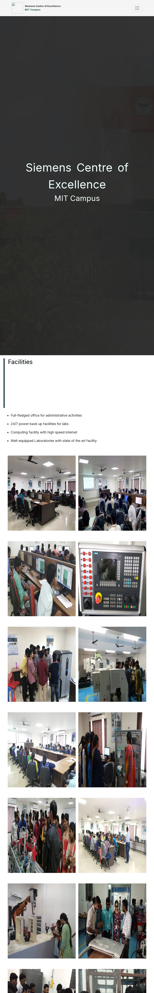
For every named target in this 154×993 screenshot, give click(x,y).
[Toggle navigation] (137, 8)
